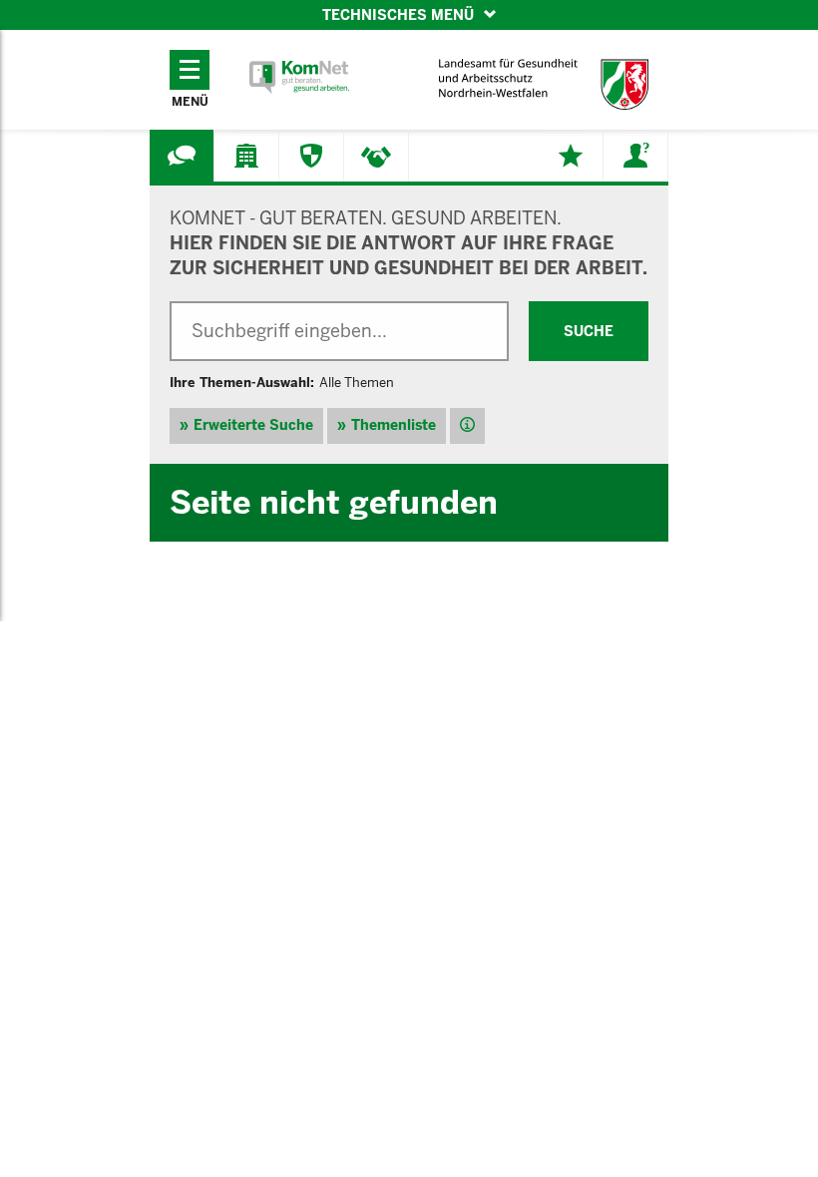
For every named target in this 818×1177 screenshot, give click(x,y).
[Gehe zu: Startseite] (299, 77)
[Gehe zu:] (181, 156)
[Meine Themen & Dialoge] (571, 156)
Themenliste (393, 425)
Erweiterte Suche (253, 425)
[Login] (635, 156)
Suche (589, 331)
